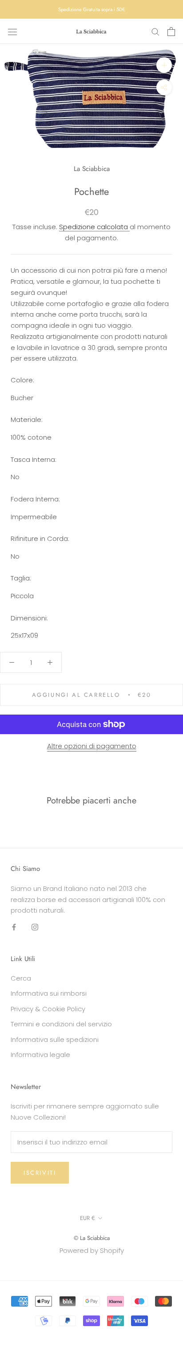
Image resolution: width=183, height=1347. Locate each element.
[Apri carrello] (171, 31)
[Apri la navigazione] (12, 31)
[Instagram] (35, 926)
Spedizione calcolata (94, 226)
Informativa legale (40, 1054)
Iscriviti (40, 1172)
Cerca (21, 978)
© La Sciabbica (92, 1238)
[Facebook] (14, 926)
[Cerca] (155, 31)
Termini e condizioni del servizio (61, 1024)
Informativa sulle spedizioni (55, 1039)
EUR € (87, 1218)
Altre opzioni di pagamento (91, 746)
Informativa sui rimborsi (49, 993)
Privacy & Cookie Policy (48, 1008)
